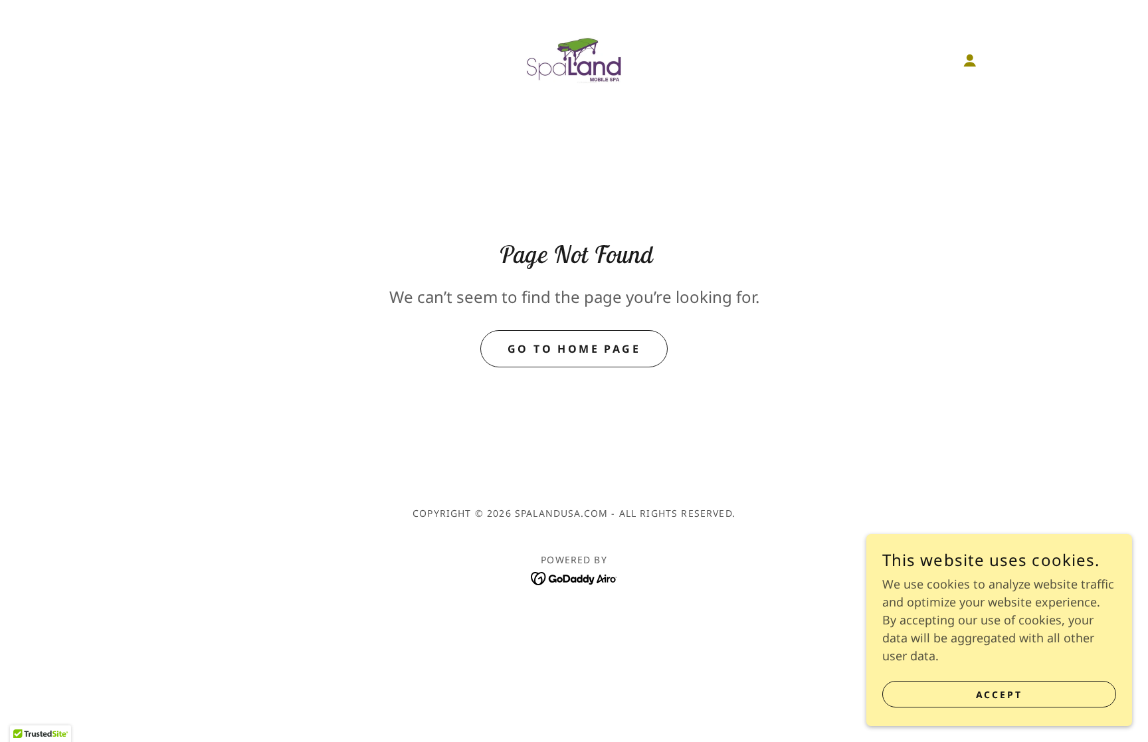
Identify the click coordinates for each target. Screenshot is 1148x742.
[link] (574, 59)
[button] (970, 60)
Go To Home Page (574, 348)
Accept (999, 694)
